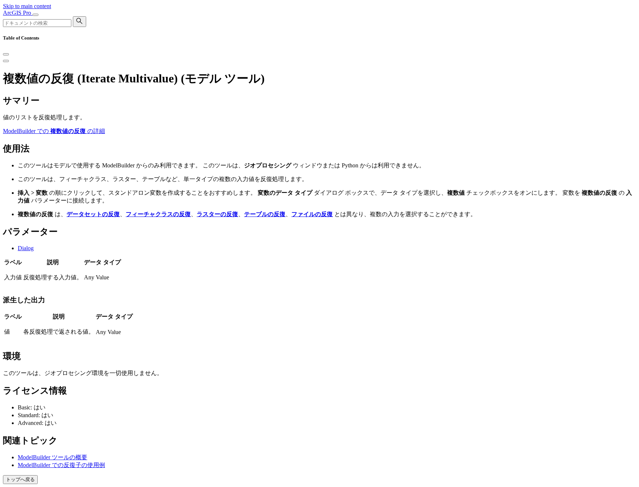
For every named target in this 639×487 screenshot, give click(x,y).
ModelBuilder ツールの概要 (52, 457)
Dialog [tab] (26, 248)
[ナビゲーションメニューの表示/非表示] (35, 15)
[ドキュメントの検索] (79, 21)
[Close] (6, 54)
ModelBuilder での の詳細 (54, 131)
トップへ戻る (20, 479)
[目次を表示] (6, 61)
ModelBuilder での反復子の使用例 (61, 465)
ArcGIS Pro (18, 13)
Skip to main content (27, 6)
